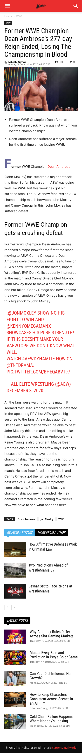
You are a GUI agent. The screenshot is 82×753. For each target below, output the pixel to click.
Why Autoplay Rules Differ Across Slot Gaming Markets (51, 633)
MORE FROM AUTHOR (51, 532)
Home (8, 16)
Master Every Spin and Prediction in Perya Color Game (54, 654)
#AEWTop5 (17, 345)
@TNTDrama (20, 365)
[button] (76, 6)
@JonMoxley (22, 313)
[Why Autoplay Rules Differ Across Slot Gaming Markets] (15, 637)
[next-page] (14, 607)
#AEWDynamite (38, 358)
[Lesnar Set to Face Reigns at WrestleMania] (15, 591)
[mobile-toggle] (7, 6)
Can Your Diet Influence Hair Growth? (51, 675)
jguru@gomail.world (64, 748)
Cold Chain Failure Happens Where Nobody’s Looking (51, 718)
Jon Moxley (47, 519)
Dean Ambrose (58, 166)
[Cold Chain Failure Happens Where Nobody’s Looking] (15, 721)
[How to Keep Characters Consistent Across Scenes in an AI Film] (15, 699)
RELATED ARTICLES (19, 532)
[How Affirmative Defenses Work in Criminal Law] (15, 549)
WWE (19, 16)
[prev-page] (7, 607)
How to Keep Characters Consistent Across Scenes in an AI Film (51, 698)
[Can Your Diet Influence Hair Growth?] (15, 678)
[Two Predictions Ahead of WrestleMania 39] (15, 570)
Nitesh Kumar (17, 61)
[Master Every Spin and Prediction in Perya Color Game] (15, 658)
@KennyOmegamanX (29, 326)
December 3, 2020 (25, 390)
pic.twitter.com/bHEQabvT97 (38, 372)
